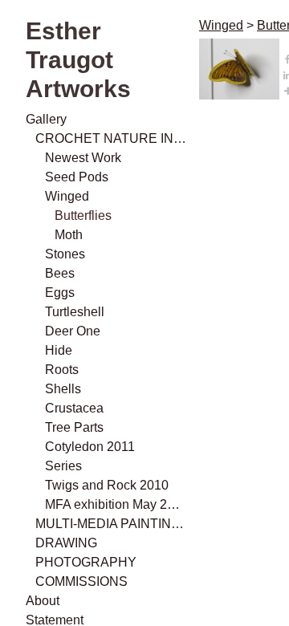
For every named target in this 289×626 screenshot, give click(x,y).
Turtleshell (74, 312)
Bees (60, 273)
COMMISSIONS (81, 581)
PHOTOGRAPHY (85, 562)
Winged (67, 196)
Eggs (60, 292)
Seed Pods (76, 177)
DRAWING (66, 543)
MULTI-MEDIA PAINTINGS (110, 523)
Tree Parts (74, 427)
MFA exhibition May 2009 (115, 504)
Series (63, 466)
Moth (69, 235)
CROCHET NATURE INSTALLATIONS (110, 138)
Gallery (46, 119)
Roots (62, 369)
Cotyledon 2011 (90, 446)
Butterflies (83, 215)
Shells (63, 389)
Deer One (72, 331)
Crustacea (74, 408)
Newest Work (83, 158)
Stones (65, 254)
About (42, 601)
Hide (58, 350)
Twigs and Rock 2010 (107, 485)
